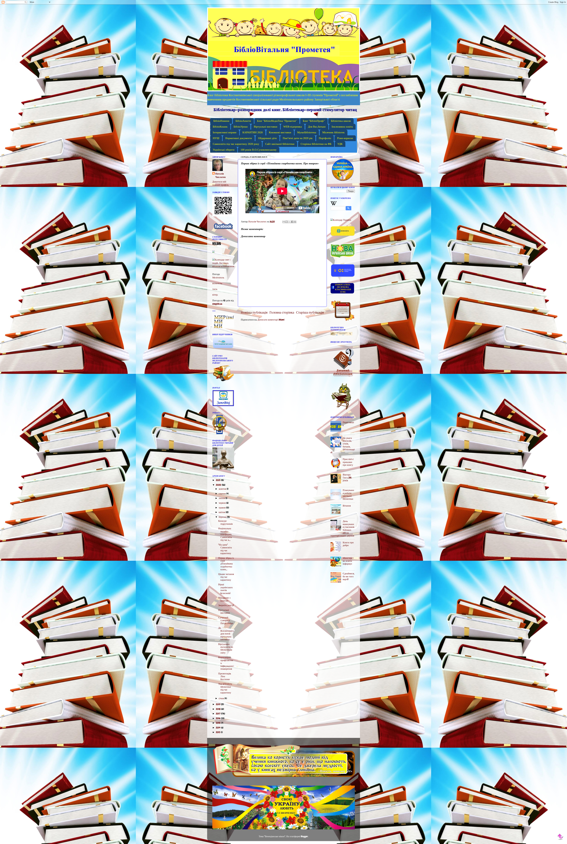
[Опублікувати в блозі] (286, 221)
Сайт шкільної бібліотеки (279, 143)
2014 (218, 727)
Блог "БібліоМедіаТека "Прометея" (277, 120)
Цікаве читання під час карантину (226, 577)
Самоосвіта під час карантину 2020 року (236, 143)
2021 (218, 480)
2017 (218, 713)
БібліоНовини (221, 120)
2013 (218, 732)
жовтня (223, 488)
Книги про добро (348, 544)
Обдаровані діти (267, 138)
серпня (222, 493)
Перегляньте (348, 424)
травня (222, 507)
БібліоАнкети (243, 120)
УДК (340, 143)
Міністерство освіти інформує (348, 560)
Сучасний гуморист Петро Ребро (225, 620)
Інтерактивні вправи (224, 132)
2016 (218, 718)
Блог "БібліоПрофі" (314, 120)
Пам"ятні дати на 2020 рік (298, 138)
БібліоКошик (220, 126)
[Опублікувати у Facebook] (292, 221)
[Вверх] (560, 837)
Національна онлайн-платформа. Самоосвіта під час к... (225, 534)
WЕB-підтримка (292, 126)
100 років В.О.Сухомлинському (259, 149)
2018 (218, 709)
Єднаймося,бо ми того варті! (348, 576)
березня (223, 516)
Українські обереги (223, 149)
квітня (222, 512)
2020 (219, 484)
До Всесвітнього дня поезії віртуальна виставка (226, 633)
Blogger (304, 836)
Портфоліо (325, 138)
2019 (218, 704)
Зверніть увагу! (226, 605)
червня (222, 502)
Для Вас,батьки (317, 126)
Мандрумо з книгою (224, 599)
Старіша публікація (310, 312)
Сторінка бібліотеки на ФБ (316, 143)
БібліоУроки (241, 126)
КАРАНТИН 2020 (252, 132)
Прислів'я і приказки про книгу (348, 462)
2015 (218, 722)
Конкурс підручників (225, 522)
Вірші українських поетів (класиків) (225, 589)
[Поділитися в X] (289, 221)
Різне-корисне (345, 138)
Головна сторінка (281, 312)
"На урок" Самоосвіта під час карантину (225, 549)
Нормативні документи (238, 138)
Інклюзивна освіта (342, 126)
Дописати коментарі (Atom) (271, 319)
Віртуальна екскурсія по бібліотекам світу (225, 648)
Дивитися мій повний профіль (220, 183)
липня (222, 498)
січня (221, 698)
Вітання (347, 505)
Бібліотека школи (341, 120)
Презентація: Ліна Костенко (224, 676)
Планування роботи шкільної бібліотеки (348, 494)
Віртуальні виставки (265, 126)
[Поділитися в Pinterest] (295, 221)
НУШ (216, 138)
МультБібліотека (306, 132)
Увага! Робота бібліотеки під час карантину (225, 688)
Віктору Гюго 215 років (347, 477)
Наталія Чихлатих (220, 175)
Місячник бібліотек (333, 132)
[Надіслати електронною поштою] (283, 221)
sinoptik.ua (217, 303)
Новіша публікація (254, 312)
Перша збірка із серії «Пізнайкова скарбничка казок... (226, 563)
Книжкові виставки (280, 132)
